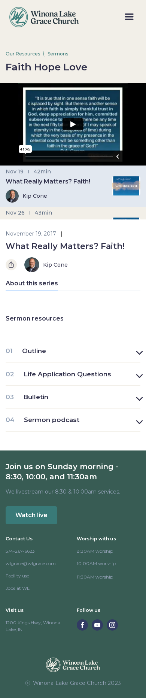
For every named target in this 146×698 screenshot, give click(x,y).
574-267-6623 (20, 551)
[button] (129, 17)
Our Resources (23, 54)
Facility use (17, 576)
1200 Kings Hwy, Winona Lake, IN (33, 626)
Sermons (58, 54)
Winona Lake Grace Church (69, 683)
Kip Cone (55, 265)
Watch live (31, 515)
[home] (42, 17)
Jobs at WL (18, 588)
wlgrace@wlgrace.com (31, 563)
